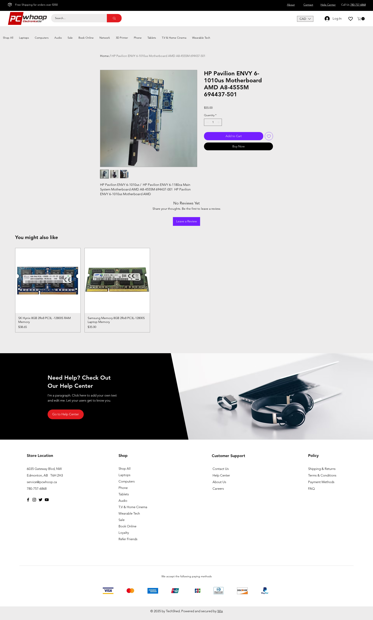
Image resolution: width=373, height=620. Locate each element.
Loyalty (124, 533)
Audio (123, 501)
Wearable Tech (129, 513)
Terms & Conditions (322, 475)
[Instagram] (34, 499)
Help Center (221, 475)
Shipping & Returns (322, 469)
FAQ (311, 488)
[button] (305, 19)
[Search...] (114, 18)
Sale (122, 520)
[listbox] (305, 19)
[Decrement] (207, 122)
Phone (123, 488)
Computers (127, 481)
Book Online (127, 526)
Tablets (124, 494)
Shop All (125, 468)
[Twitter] (40, 499)
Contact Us (221, 469)
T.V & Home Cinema (133, 507)
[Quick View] (47, 280)
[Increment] (218, 122)
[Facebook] (28, 499)
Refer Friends (128, 539)
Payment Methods (321, 482)
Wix (220, 611)
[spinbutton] (212, 122)
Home (104, 56)
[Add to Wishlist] (269, 136)
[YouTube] (46, 499)
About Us (219, 482)
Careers (218, 488)
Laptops (124, 475)
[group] (186, 290)
